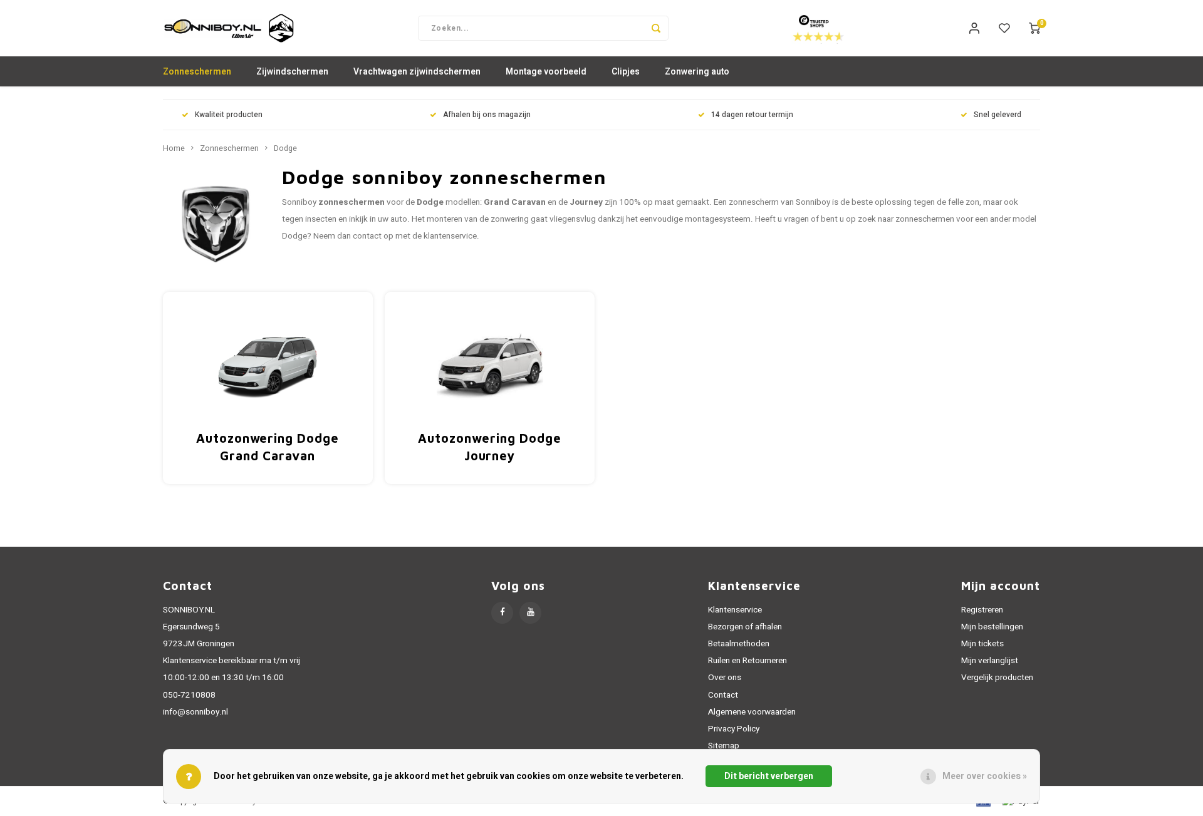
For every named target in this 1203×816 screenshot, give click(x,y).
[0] (1034, 28)
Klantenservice (735, 610)
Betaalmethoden (738, 644)
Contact (723, 695)
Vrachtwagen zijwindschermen (417, 71)
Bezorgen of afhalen (745, 627)
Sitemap (723, 746)
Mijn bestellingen (992, 627)
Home (174, 148)
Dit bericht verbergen (768, 776)
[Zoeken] (656, 28)
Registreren (982, 610)
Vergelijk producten (997, 677)
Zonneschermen (197, 71)
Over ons (724, 677)
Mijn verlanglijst (989, 660)
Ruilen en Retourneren (747, 660)
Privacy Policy (733, 729)
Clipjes (626, 71)
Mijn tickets (982, 644)
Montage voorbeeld (546, 71)
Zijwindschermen (292, 71)
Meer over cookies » (984, 776)
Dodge (285, 148)
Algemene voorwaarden (752, 712)
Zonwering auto (697, 71)
